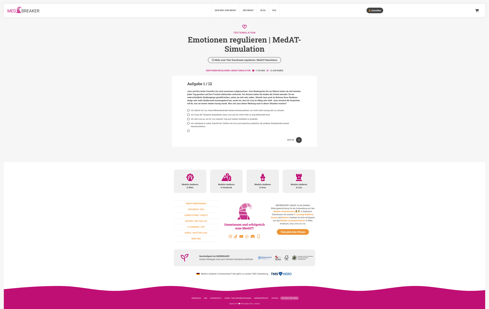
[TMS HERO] (281, 274)
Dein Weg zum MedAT (225, 10)
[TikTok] (235, 237)
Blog (263, 10)
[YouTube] (241, 237)
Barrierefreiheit (261, 298)
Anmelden (376, 10)
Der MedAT (248, 10)
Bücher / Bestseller (196, 221)
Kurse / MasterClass (196, 233)
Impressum (196, 298)
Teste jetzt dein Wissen (293, 231)
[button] (294, 140)
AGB (205, 298)
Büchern (286, 217)
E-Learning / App (196, 227)
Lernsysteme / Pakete (196, 215)
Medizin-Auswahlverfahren (292, 220)
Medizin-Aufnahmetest (284, 211)
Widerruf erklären (289, 298)
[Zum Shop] (477, 10)
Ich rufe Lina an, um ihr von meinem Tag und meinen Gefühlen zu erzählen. (224, 119)
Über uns (196, 238)
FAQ (274, 10)
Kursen (274, 217)
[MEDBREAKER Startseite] (108, 10)
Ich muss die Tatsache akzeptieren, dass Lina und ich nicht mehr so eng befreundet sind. (230, 115)
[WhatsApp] (247, 237)
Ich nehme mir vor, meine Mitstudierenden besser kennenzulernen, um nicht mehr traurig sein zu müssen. (237, 110)
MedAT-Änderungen (196, 203)
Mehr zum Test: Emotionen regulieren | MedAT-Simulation (245, 59)
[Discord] (253, 237)
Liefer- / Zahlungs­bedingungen (238, 298)
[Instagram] (230, 237)
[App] (258, 237)
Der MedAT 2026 (196, 209)
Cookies (274, 298)
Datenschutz (215, 298)
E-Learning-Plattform (303, 214)
